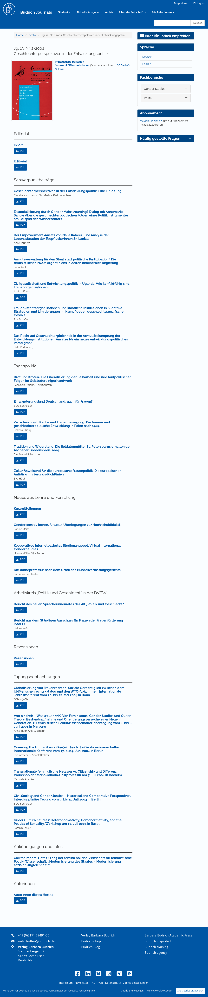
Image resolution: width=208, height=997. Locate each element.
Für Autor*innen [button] (162, 12)
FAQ (93, 983)
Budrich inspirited (158, 941)
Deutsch (147, 56)
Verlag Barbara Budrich (98, 935)
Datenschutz (113, 983)
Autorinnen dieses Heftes (33, 895)
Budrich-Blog (90, 947)
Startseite (64, 12)
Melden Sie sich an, (151, 121)
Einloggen (199, 3)
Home (20, 35)
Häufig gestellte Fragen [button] (160, 138)
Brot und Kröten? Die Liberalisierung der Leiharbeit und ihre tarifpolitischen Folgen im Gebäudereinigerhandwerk (72, 379)
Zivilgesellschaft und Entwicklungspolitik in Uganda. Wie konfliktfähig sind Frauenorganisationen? (72, 285)
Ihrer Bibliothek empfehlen (167, 36)
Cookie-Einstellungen (132, 990)
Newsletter (81, 983)
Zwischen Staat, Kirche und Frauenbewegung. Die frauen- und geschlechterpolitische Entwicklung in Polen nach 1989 (62, 424)
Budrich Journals (36, 12)
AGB (100, 983)
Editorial (20, 161)
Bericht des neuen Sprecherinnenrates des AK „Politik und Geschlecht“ (69, 604)
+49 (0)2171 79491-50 (33, 935)
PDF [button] (22, 150)
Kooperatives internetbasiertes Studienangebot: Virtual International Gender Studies (67, 547)
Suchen (197, 22)
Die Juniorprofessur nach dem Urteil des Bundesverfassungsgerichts (67, 570)
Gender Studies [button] (154, 88)
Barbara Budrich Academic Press (168, 935)
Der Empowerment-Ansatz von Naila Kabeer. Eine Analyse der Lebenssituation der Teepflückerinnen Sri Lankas (61, 237)
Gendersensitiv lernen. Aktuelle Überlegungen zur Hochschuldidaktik (68, 525)
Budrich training (156, 947)
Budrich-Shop (91, 941)
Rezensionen (24, 658)
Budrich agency (156, 952)
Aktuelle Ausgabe (88, 12)
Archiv (109, 12)
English (146, 63)
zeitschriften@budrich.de (36, 941)
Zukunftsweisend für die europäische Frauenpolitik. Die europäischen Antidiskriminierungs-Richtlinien (67, 472)
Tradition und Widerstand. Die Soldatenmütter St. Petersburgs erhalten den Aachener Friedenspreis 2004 (72, 448)
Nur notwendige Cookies (160, 990)
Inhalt (18, 145)
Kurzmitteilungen (27, 509)
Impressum (66, 983)
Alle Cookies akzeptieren (190, 990)
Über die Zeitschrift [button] (131, 12)
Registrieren (181, 3)
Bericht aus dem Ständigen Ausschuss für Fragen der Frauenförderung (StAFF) (68, 622)
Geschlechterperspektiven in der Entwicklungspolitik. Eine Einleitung (68, 191)
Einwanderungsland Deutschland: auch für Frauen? (53, 401)
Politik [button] (148, 98)
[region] (104, 990)
